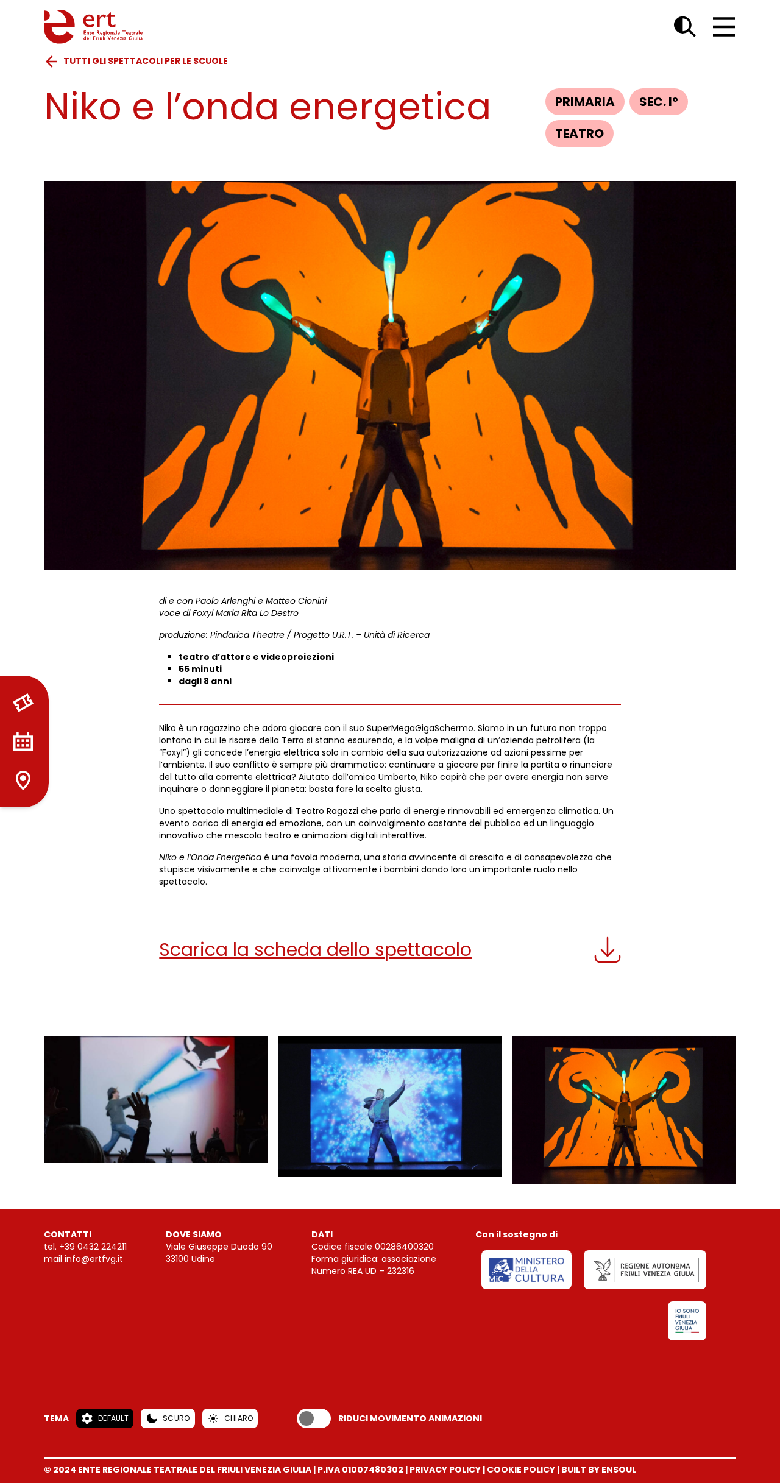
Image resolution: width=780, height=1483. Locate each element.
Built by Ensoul (598, 1470)
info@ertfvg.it (94, 1259)
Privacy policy (445, 1470)
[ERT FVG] (93, 27)
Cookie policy (521, 1470)
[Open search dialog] (685, 27)
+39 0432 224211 (93, 1247)
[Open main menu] (724, 27)
